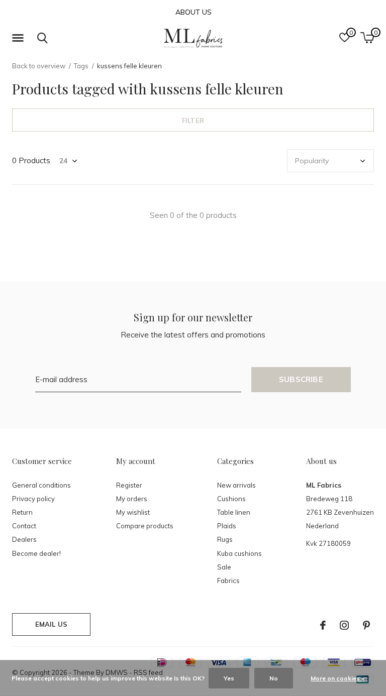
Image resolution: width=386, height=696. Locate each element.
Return (22, 512)
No (273, 678)
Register (129, 485)
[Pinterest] (366, 625)
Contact (24, 526)
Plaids (226, 526)
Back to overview (38, 66)
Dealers (24, 539)
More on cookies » (337, 678)
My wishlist (133, 512)
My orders (131, 499)
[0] (367, 37)
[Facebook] (323, 625)
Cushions (231, 499)
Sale (224, 567)
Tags (81, 66)
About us (193, 12)
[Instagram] (344, 625)
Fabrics (228, 580)
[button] (19, 38)
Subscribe (301, 379)
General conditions (41, 485)
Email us (51, 624)
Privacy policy (33, 499)
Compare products (144, 526)
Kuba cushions (239, 553)
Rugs (225, 539)
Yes (229, 678)
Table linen (233, 512)
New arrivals (236, 485)
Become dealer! (36, 553)
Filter (193, 121)
